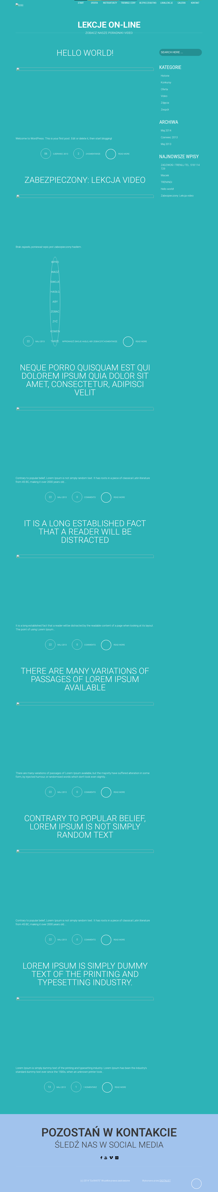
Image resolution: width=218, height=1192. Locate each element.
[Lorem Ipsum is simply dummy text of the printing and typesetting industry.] (85, 1029)
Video (164, 96)
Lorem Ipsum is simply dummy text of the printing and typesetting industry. (85, 974)
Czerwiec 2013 (169, 137)
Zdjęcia (165, 102)
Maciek (165, 175)
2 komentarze (93, 154)
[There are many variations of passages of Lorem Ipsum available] (85, 734)
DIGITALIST (165, 1180)
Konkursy (166, 82)
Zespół (165, 109)
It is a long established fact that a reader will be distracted (85, 532)
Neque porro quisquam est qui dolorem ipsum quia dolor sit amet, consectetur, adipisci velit (85, 380)
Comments (90, 497)
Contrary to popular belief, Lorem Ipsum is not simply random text (85, 826)
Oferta (164, 89)
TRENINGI (166, 182)
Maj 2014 (166, 130)
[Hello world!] (85, 99)
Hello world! (85, 53)
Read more (123, 154)
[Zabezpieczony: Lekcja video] (85, 217)
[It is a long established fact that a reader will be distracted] (85, 586)
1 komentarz (90, 1087)
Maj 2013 (166, 144)
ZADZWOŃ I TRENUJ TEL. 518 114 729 (180, 166)
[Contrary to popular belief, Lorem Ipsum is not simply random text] (85, 881)
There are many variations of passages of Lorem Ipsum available (85, 679)
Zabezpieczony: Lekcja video (85, 180)
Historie (165, 75)
